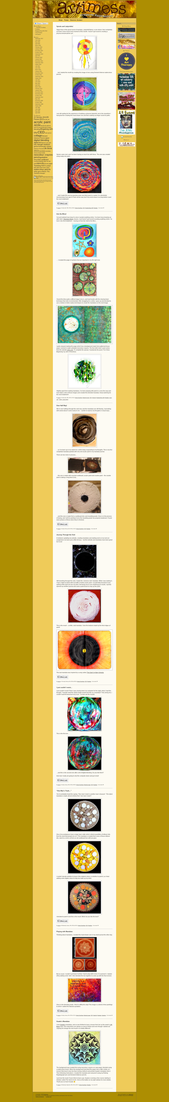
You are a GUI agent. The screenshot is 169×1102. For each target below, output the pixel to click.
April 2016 (37, 43)
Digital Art (94, 397)
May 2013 (37, 83)
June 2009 (37, 109)
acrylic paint (42, 122)
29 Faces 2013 (41, 118)
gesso (36, 146)
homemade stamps (45, 146)
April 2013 (37, 85)
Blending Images (86, 397)
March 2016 (38, 45)
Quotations (104, 1015)
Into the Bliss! (61, 214)
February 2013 (38, 88)
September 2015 (39, 54)
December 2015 (39, 50)
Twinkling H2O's (40, 166)
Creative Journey (76, 20)
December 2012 (39, 92)
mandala (42, 151)
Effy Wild (37, 144)
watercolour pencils (42, 169)
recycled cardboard (41, 160)
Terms (66, 20)
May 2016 (37, 42)
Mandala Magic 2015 (89, 208)
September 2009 (39, 104)
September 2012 (39, 97)
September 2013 (39, 76)
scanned (36, 161)
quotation (43, 157)
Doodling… (37, 29)
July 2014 (37, 66)
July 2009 (37, 107)
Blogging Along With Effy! (41, 31)
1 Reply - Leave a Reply (63, 399)
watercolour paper (44, 167)
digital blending (41, 140)
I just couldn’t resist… (64, 687)
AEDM (37, 125)
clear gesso (48, 133)
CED (41, 132)
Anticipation (38, 34)
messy (36, 152)
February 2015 (38, 57)
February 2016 (38, 47)
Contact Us (48, 1096)
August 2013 (38, 78)
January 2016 (38, 48)
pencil (36, 157)
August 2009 (38, 105)
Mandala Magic (68, 219)
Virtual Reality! (38, 32)
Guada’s (62, 1024)
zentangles (42, 173)
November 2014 (39, 61)
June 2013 (37, 81)
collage (38, 135)
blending (37, 129)
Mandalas (95, 208)
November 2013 (39, 73)
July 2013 (37, 80)
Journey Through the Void (65, 535)
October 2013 (38, 74)
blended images (47, 127)
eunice (59, 208)
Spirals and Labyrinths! (64, 26)
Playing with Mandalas (64, 931)
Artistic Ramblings (78, 208)
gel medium (45, 144)
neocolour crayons (43, 154)
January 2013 (38, 90)
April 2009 (37, 112)
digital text (37, 142)
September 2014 (39, 62)
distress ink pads (46, 142)
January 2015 (38, 59)
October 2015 (38, 52)
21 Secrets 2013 (40, 117)
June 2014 (37, 67)
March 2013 (38, 86)
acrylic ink (46, 119)
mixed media (41, 152)
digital (47, 138)
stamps (41, 161)
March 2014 (38, 69)
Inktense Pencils (38, 148)
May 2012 (37, 99)
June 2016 (37, 40)
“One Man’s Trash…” (64, 791)
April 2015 (37, 55)
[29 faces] (126, 134)
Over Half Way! (61, 405)
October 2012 (38, 95)
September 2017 (39, 38)
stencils (40, 163)
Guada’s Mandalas (63, 1021)
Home (61, 20)
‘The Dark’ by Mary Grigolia (95, 672)
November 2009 (39, 100)
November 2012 (39, 93)
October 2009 (38, 102)
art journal (39, 127)
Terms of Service (40, 1096)
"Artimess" (130, 1094)
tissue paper (48, 163)
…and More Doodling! (40, 27)
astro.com (70, 350)
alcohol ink (44, 125)
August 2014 (38, 64)
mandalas (48, 151)
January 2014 (38, 71)
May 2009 (37, 111)
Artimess (46, 1094)
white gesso (38, 171)
